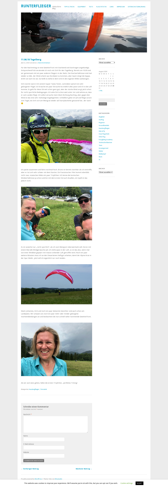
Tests (91, 7)
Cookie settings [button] (126, 483)
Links (112, 7)
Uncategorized (103, 148)
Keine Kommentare (44, 63)
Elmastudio (58, 479)
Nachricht (27, 414)
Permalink (44, 389)
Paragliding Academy (105, 139)
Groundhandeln (104, 125)
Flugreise (102, 122)
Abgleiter (102, 117)
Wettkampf (102, 154)
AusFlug (101, 120)
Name (25, 436)
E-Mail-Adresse (28, 444)
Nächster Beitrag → (84, 469)
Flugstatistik (101, 7)
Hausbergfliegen (34, 389)
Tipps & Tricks (69, 7)
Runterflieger (36, 6)
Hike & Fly (102, 131)
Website (26, 452)
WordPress (38, 479)
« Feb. (101, 90)
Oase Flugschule (104, 134)
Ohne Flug (102, 137)
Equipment (82, 7)
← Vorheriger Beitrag (30, 469)
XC (99, 160)
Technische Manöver (105, 142)
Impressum (121, 7)
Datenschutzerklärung (136, 7)
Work (100, 157)
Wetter (101, 151)
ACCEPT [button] (139, 483)
